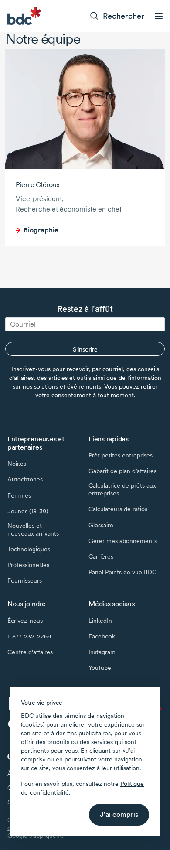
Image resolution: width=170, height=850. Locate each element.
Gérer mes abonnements (122, 540)
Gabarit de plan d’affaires (122, 471)
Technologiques (28, 549)
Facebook (101, 636)
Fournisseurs (24, 580)
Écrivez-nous (25, 620)
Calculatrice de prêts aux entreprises (122, 489)
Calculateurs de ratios (117, 508)
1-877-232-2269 (29, 636)
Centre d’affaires (30, 652)
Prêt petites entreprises (120, 455)
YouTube (99, 667)
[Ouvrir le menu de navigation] (159, 16)
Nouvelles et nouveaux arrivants (33, 529)
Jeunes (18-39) (27, 511)
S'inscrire (85, 349)
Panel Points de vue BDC (122, 572)
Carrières (100, 556)
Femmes (19, 495)
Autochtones (25, 479)
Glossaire (100, 525)
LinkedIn (100, 620)
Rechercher (123, 15)
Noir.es (16, 463)
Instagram (102, 652)
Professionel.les (28, 564)
